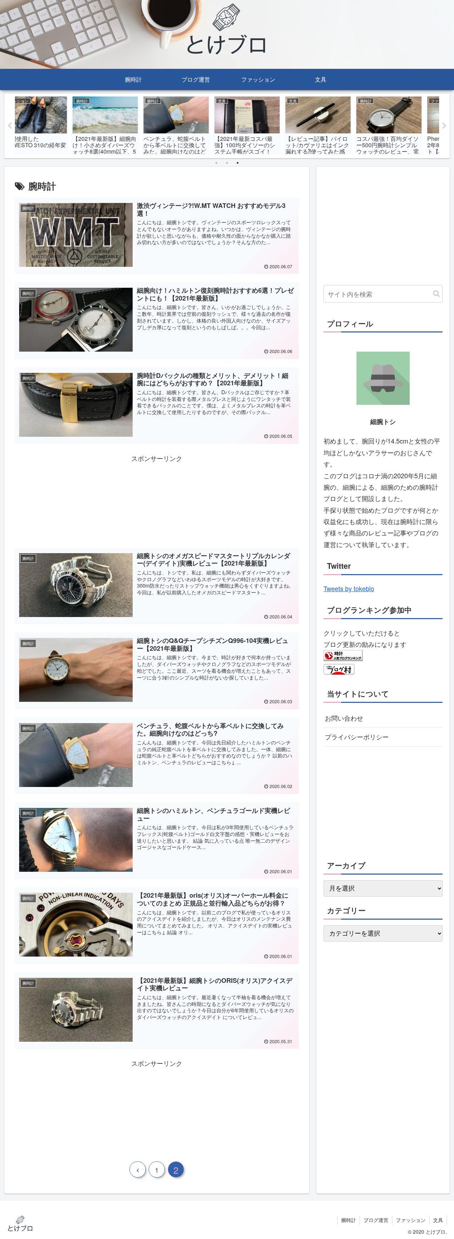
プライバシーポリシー (357, 736)
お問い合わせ (344, 717)
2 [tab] (227, 162)
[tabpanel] (50, 124)
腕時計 (348, 1219)
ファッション (411, 1219)
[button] (436, 293)
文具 (438, 1219)
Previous (9, 126)
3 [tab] (237, 162)
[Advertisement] (157, 500)
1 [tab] (216, 162)
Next (444, 126)
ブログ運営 (376, 1219)
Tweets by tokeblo (348, 588)
